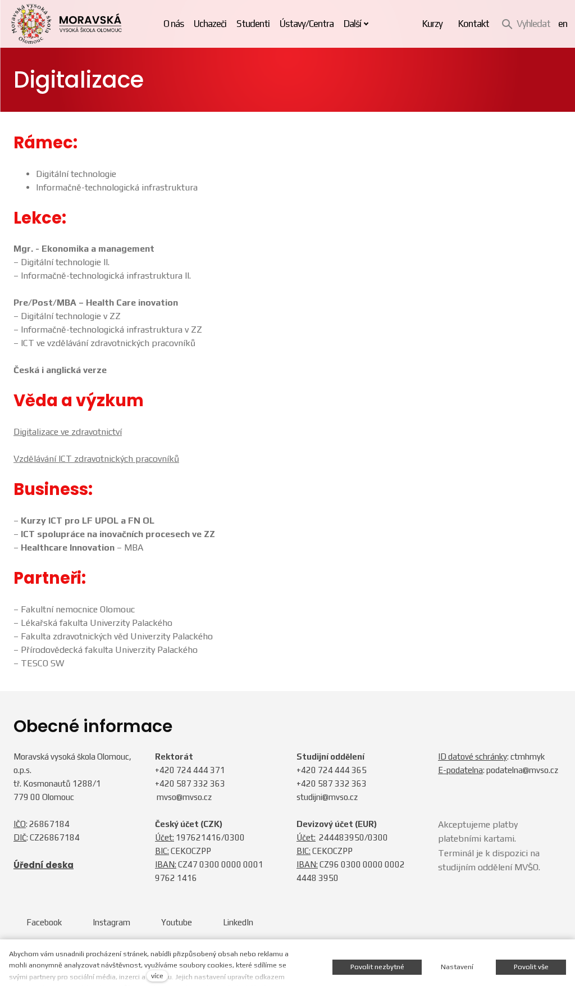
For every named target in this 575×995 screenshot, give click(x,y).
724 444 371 (200, 770)
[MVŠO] (66, 24)
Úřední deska (43, 865)
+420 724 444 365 (331, 770)
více (157, 975)
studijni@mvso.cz (327, 797)
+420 (165, 770)
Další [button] (352, 23)
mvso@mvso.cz (184, 797)
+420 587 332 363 (190, 783)
